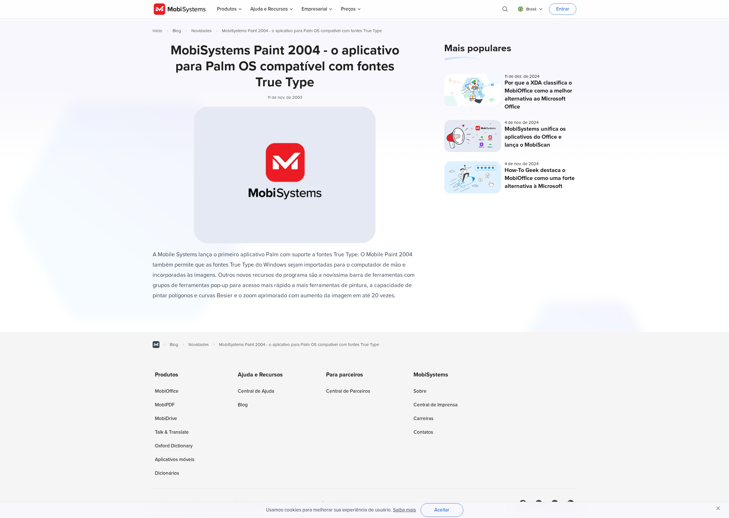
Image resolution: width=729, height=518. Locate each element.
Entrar (562, 9)
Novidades (201, 30)
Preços (348, 9)
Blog (177, 30)
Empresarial (314, 9)
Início (157, 30)
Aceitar (441, 510)
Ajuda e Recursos (269, 9)
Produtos (227, 9)
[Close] (718, 508)
